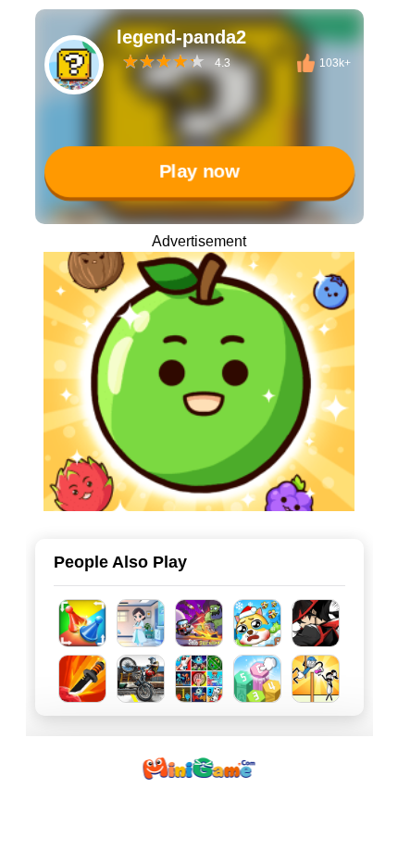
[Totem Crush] (257, 679)
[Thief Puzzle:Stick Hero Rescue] (316, 679)
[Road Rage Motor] (141, 679)
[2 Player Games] (199, 679)
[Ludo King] (83, 623)
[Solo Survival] (199, 623)
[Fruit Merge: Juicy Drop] (199, 381)
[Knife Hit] (83, 679)
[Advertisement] (199, 840)
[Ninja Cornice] (316, 623)
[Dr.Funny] (141, 623)
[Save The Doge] (257, 623)
